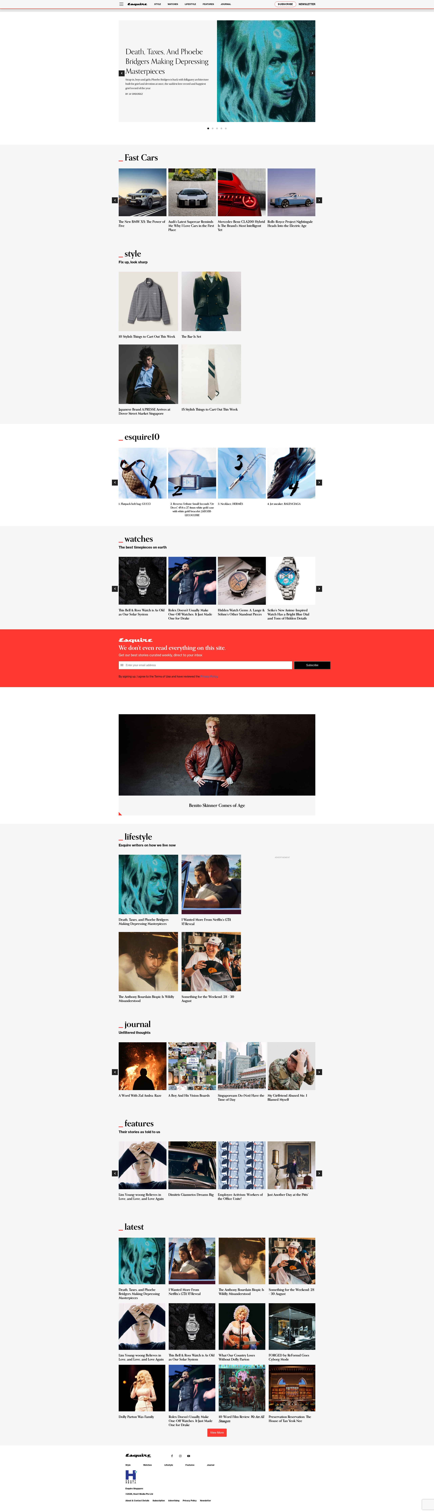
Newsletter (205, 1500)
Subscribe (285, 4)
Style (157, 4)
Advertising (173, 1500)
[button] (122, 73)
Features (208, 4)
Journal (226, 4)
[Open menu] (122, 4)
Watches (173, 4)
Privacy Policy (209, 676)
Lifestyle (190, 4)
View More (217, 1432)
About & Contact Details (137, 1500)
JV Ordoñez (136, 94)
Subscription (159, 1500)
